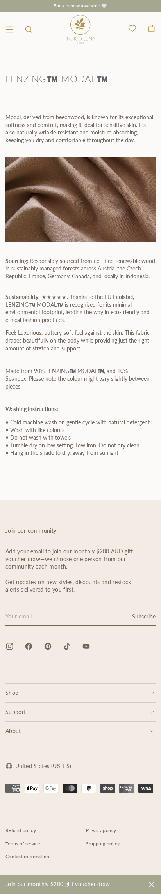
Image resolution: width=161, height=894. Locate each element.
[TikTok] (67, 646)
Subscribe (144, 616)
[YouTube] (86, 646)
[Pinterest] (48, 646)
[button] (28, 29)
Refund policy (20, 830)
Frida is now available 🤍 (80, 6)
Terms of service (22, 843)
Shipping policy (103, 843)
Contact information (27, 856)
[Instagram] (9, 646)
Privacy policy (101, 830)
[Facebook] (29, 646)
